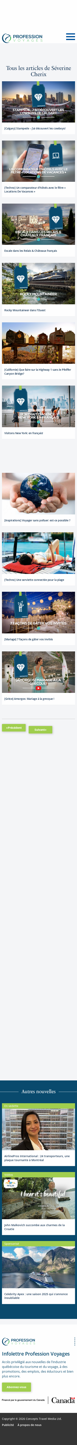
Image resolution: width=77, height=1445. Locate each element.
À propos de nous (29, 1425)
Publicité (8, 1425)
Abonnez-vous (16, 1387)
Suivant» (41, 730)
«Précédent (14, 728)
